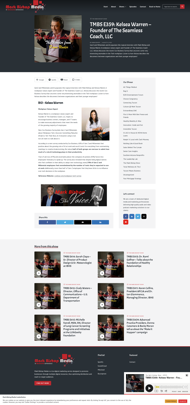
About (113, 6)
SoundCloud (102, 366)
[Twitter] (137, 216)
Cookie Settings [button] (171, 401)
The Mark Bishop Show (99, 19)
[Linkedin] (131, 216)
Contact (143, 6)
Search (182, 6)
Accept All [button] (183, 401)
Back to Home (154, 6)
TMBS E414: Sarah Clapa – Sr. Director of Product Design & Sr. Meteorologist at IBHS (77, 261)
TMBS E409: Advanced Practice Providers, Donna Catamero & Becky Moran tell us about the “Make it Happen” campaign (140, 326)
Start (106, 6)
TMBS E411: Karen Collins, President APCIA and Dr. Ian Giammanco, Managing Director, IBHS (140, 293)
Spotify (100, 362)
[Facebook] (125, 216)
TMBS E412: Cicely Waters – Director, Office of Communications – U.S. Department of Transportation (77, 294)
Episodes (133, 6)
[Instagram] (143, 216)
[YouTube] (125, 222)
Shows (121, 6)
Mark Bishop (96, 42)
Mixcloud (101, 370)
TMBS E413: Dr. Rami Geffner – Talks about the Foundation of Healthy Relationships (140, 261)
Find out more (43, 383)
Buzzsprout (102, 374)
